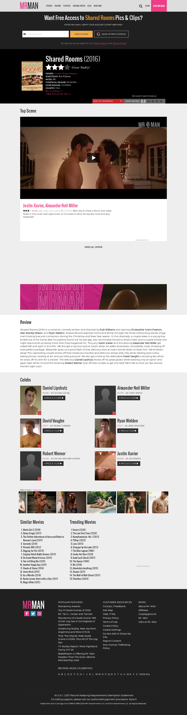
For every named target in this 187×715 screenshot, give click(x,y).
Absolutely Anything (85, 568)
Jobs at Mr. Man (147, 622)
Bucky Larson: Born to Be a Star (40, 578)
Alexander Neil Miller (61, 205)
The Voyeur (81, 561)
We (77, 564)
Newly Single (32, 533)
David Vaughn (53, 421)
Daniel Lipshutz (55, 388)
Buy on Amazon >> (54, 91)
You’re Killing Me (34, 561)
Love (78, 543)
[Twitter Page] (33, 613)
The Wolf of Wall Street (86, 575)
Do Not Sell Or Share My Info (117, 635)
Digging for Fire (33, 550)
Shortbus (81, 578)
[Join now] (159, 6)
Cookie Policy (110, 625)
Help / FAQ (109, 614)
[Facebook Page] (26, 613)
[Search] (141, 6)
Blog (89, 6)
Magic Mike (31, 582)
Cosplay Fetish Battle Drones (39, 554)
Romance (73, 73)
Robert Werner (54, 453)
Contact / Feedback (114, 606)
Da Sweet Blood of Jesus (37, 557)
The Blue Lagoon (83, 550)
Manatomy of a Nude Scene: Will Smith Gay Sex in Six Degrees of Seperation (77, 621)
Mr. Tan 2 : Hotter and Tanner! (75, 614)
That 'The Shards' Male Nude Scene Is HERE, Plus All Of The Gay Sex (78, 639)
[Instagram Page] (39, 613)
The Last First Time (85, 533)
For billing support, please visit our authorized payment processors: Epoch (94, 699)
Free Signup (81, 34)
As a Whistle (32, 575)
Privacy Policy (100, 43)
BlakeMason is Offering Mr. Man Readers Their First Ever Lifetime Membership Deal (76, 657)
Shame (79, 571)
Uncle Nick (31, 571)
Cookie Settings (112, 629)
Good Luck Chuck (84, 557)
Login (147, 6)
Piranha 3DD (32, 547)
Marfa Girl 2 (32, 529)
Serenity (30, 543)
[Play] (93, 158)
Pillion (79, 540)
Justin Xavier (33, 205)
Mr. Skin (143, 618)
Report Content (112, 640)
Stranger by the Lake (85, 547)
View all (37, 490)
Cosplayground (147, 614)
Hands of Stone (33, 568)
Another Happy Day (35, 564)
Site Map (108, 610)
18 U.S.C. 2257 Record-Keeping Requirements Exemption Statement (94, 695)
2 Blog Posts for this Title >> (58, 93)
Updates (49, 6)
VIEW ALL (140, 674)
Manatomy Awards (69, 606)
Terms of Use (119, 43)
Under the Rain (83, 554)
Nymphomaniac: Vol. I (86, 536)
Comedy (57, 73)
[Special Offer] (93, 280)
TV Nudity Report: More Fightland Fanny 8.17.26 (77, 648)
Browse (58, 6)
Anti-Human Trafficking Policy (116, 646)
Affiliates (143, 610)
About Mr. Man (147, 606)
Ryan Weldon (127, 421)
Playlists (66, 6)
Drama (65, 73)
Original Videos (79, 6)
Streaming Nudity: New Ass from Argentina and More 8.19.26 (77, 630)
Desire (79, 529)
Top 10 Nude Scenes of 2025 (74, 610)
